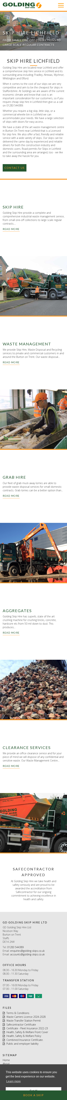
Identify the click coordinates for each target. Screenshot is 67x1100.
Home (6, 1060)
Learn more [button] (13, 1081)
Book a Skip (33, 1095)
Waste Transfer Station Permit (23, 1020)
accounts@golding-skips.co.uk (27, 954)
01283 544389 (15, 947)
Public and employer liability (22, 1043)
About (6, 1063)
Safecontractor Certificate (21, 1024)
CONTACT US (14, 167)
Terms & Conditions (17, 1013)
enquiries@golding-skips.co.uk (27, 950)
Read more (11, 228)
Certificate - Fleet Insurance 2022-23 (27, 1028)
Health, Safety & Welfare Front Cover (27, 1032)
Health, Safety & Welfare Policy (23, 1036)
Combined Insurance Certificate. (24, 1040)
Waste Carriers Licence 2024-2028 (26, 1016)
